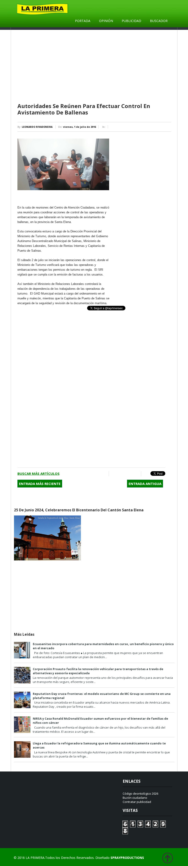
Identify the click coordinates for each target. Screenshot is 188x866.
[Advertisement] (94, 66)
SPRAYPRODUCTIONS (127, 857)
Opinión (106, 21)
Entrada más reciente (40, 483)
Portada (82, 21)
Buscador (159, 21)
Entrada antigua (145, 483)
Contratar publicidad (137, 802)
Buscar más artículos (38, 473)
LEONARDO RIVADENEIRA (37, 126)
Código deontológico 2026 (140, 793)
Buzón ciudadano (135, 798)
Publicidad (131, 21)
